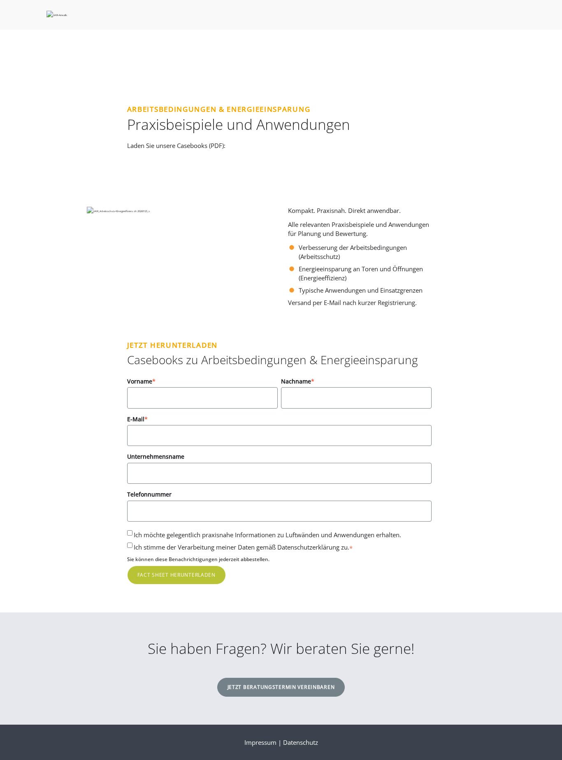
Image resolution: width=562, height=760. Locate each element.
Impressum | (263, 742)
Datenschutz (300, 742)
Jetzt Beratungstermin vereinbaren (281, 687)
